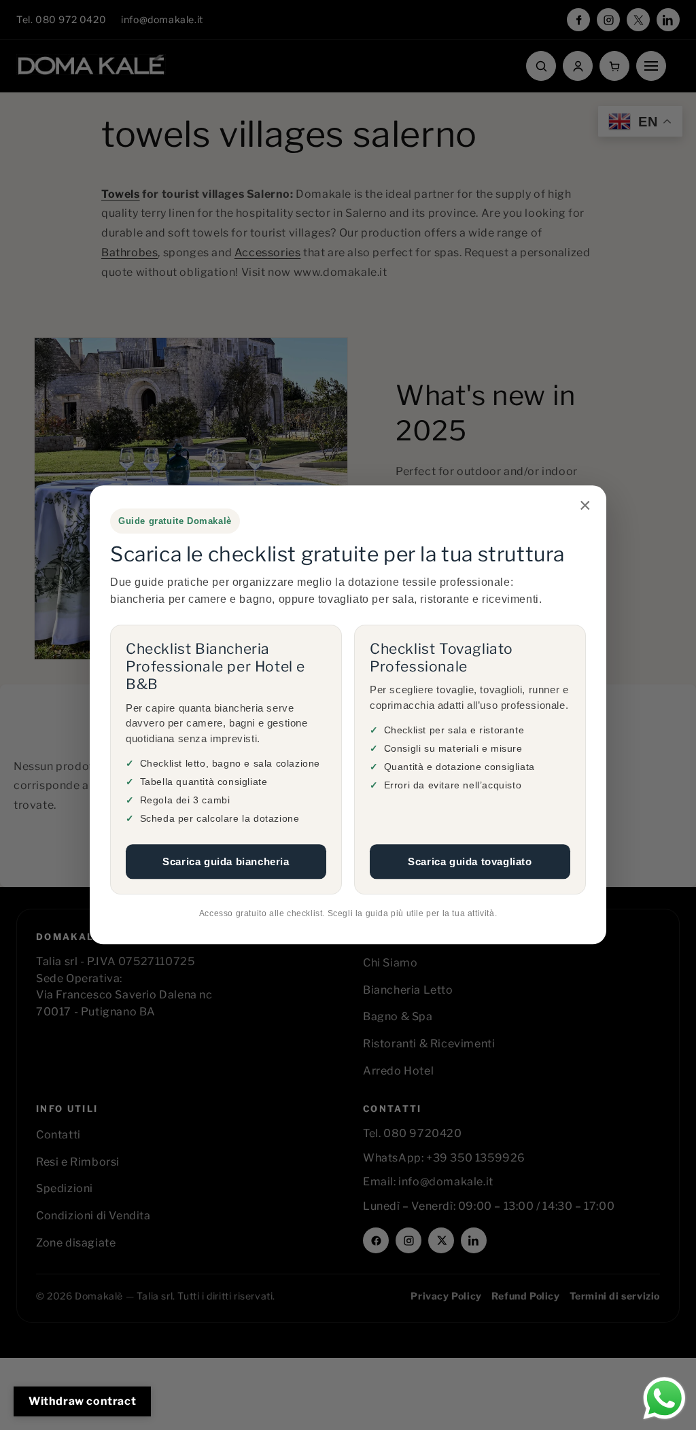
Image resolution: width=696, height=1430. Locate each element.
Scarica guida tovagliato (470, 861)
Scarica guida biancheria (225, 861)
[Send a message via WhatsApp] (664, 1398)
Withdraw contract (82, 1401)
